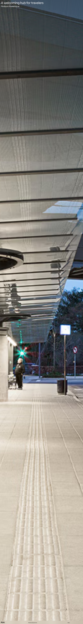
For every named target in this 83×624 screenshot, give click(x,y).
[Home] (3, 622)
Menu (69, 622)
